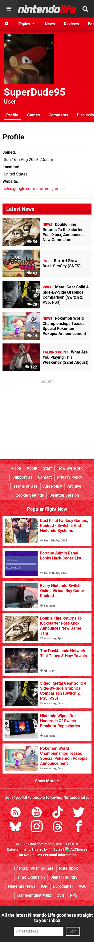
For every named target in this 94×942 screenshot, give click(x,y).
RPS (73, 895)
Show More (46, 781)
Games (33, 115)
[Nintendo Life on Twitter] (78, 813)
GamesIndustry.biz (34, 895)
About (32, 468)
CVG (60, 895)
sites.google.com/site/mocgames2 (35, 188)
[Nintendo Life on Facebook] (78, 827)
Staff (47, 468)
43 (34, 273)
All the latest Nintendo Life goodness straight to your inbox (47, 917)
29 (34, 304)
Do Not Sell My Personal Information (48, 855)
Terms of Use (25, 486)
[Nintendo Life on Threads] (57, 827)
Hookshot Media (41, 844)
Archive (74, 486)
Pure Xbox (68, 868)
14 (34, 335)
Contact (45, 477)
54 (34, 242)
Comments (58, 115)
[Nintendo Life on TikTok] (57, 813)
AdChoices (78, 849)
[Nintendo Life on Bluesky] (15, 827)
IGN (44, 886)
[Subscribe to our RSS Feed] (15, 813)
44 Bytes (55, 849)
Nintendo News (21, 886)
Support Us (22, 477)
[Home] (7, 24)
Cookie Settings (30, 495)
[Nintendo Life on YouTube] (36, 813)
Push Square (42, 868)
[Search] (85, 9)
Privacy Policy (69, 477)
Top (17, 468)
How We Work (70, 468)
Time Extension (31, 877)
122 (33, 367)
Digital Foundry (63, 877)
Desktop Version (64, 495)
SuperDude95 (34, 92)
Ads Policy (52, 486)
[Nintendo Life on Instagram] (36, 827)
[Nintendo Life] (47, 9)
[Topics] (9, 9)
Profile (12, 115)
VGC (82, 886)
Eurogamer (63, 886)
